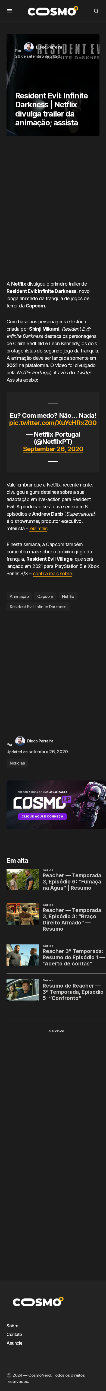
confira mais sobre (52, 573)
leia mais (38, 528)
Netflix (68, 596)
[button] (10, 11)
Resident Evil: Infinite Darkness (38, 606)
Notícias (17, 763)
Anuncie (15, 1343)
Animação (19, 596)
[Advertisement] (53, 210)
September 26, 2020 (53, 449)
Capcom (45, 596)
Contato (14, 1334)
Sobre (12, 1325)
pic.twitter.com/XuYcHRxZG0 (52, 423)
